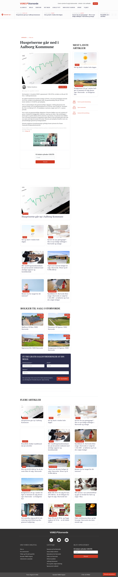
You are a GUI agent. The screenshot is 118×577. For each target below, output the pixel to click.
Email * (49, 363)
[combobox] (23, 373)
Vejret (86, 7)
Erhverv (38, 7)
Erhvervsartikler (51, 559)
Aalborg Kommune (52, 561)
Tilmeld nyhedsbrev (109, 574)
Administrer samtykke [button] (26, 559)
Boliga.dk (27, 131)
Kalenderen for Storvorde (54, 554)
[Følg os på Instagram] (59, 540)
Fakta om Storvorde (52, 556)
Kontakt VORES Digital (26, 556)
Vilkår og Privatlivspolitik (27, 554)
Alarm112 (23, 7)
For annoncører (24, 551)
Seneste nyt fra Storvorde (54, 549)
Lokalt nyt (56, 7)
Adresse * (25, 369)
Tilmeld (95, 3)
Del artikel (61, 87)
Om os (22, 549)
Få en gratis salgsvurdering (54, 564)
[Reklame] (45, 139)
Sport (79, 7)
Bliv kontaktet (63, 379)
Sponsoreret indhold (52, 566)
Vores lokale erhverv (52, 551)
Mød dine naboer (69, 7)
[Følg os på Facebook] (51, 540)
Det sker (47, 7)
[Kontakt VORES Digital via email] (67, 540)
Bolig (31, 7)
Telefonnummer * (27, 363)
